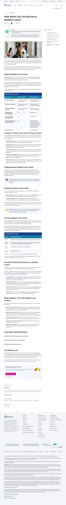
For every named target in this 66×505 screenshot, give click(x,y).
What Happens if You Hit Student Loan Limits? (54, 45)
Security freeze (25, 417)
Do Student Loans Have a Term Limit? (13, 344)
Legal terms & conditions (8, 451)
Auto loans (6, 400)
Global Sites (60, 1)
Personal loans (16, 400)
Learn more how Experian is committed (32, 445)
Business (17, 1)
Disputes (24, 422)
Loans (35, 5)
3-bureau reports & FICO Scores (56, 419)
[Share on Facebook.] (5, 406)
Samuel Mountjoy (18, 23)
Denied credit (25, 424)
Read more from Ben (8, 394)
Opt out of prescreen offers (27, 430)
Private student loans (8, 220)
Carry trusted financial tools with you (13, 445)
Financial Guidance (53, 1)
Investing (40, 432)
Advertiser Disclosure (56, 8)
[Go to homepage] (4, 13)
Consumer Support (45, 1)
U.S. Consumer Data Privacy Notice (28, 451)
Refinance (28, 400)
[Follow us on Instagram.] (58, 447)
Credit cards (40, 424)
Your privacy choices (47, 445)
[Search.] (61, 5)
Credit (15, 5)
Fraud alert (25, 419)
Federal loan (6, 77)
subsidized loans (14, 172)
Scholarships (18, 312)
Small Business (12, 1)
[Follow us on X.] (56, 447)
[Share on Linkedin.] (8, 406)
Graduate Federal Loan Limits (52, 37)
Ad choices (42, 451)
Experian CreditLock (53, 428)
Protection (20, 5)
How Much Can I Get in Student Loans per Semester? (16, 336)
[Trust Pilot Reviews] (57, 444)
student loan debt (24, 267)
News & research (41, 436)
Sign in (57, 5)
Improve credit (52, 424)
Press (37, 451)
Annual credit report (53, 430)
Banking (39, 422)
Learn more (12, 462)
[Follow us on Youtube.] (61, 447)
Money (25, 5)
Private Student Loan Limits (52, 39)
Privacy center (17, 451)
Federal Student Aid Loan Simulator (31, 281)
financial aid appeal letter (27, 308)
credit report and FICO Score (10, 361)
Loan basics (10, 400)
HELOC (24, 400)
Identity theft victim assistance (28, 426)
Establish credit (53, 426)
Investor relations (53, 451)
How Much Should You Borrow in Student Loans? (53, 42)
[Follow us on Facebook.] (53, 447)
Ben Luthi (8, 23)
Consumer (6, 1)
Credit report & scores (42, 417)
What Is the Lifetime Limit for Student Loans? (14, 340)
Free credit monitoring (54, 417)
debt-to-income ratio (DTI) (36, 286)
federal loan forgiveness (26, 291)
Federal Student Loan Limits (52, 32)
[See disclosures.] (17, 361)
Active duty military (26, 428)
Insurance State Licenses (8, 496)
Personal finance (35, 400)
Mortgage (20, 400)
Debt (31, 400)
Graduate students (26, 154)
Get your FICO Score (11, 373)
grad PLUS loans (9, 146)
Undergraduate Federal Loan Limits (53, 34)
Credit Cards (30, 5)
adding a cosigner (30, 256)
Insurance (40, 5)
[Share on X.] (7, 406)
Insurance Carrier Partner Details (10, 498)
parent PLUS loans (28, 142)
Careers (47, 451)
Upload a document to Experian (28, 432)
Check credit (52, 422)
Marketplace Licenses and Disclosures (11, 494)
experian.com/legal (53, 456)
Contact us (60, 451)
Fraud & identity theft (42, 419)
